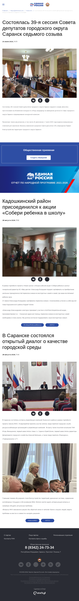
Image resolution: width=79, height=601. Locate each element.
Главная (5, 10)
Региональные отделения (63, 535)
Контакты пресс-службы (38, 539)
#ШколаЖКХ (32, 520)
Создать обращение (38, 158)
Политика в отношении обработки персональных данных (39, 581)
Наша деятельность (17, 10)
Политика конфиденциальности (39, 579)
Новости (29, 10)
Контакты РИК (9, 539)
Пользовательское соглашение (39, 577)
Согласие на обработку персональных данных (39, 582)
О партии (7, 535)
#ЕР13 (52, 325)
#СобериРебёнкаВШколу (32, 325)
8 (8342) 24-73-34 (39, 547)
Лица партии (33, 535)
